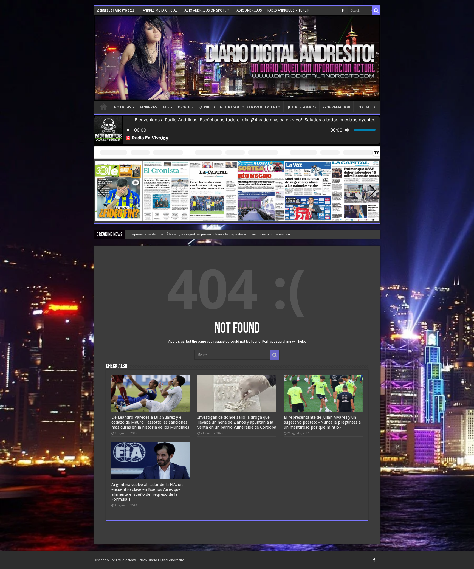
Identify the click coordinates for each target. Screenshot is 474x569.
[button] (372, 191)
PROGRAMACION (336, 107)
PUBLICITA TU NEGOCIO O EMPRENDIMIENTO (242, 107)
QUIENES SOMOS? (301, 107)
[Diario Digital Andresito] (237, 58)
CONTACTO (365, 107)
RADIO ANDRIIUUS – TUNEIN (288, 10)
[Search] (376, 10)
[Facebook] (342, 10)
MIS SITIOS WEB (176, 107)
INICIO (104, 106)
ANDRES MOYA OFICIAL (160, 10)
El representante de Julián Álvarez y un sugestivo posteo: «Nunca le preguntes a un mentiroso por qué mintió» (209, 234)
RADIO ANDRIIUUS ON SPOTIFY (206, 10)
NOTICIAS (122, 107)
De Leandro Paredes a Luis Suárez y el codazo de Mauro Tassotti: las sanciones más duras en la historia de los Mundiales (150, 422)
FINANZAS (148, 107)
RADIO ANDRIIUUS (248, 10)
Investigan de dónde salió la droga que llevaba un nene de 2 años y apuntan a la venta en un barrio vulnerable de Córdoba (237, 422)
